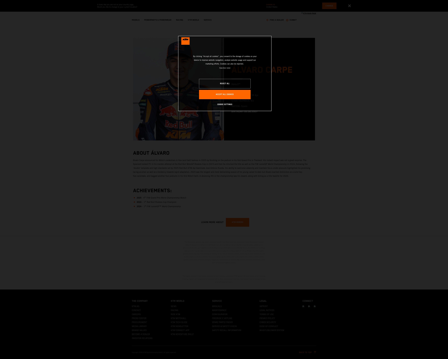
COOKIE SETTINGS (224, 104)
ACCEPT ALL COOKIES (225, 94)
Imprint (228, 67)
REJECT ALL (225, 83)
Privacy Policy (222, 67)
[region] (224, 73)
